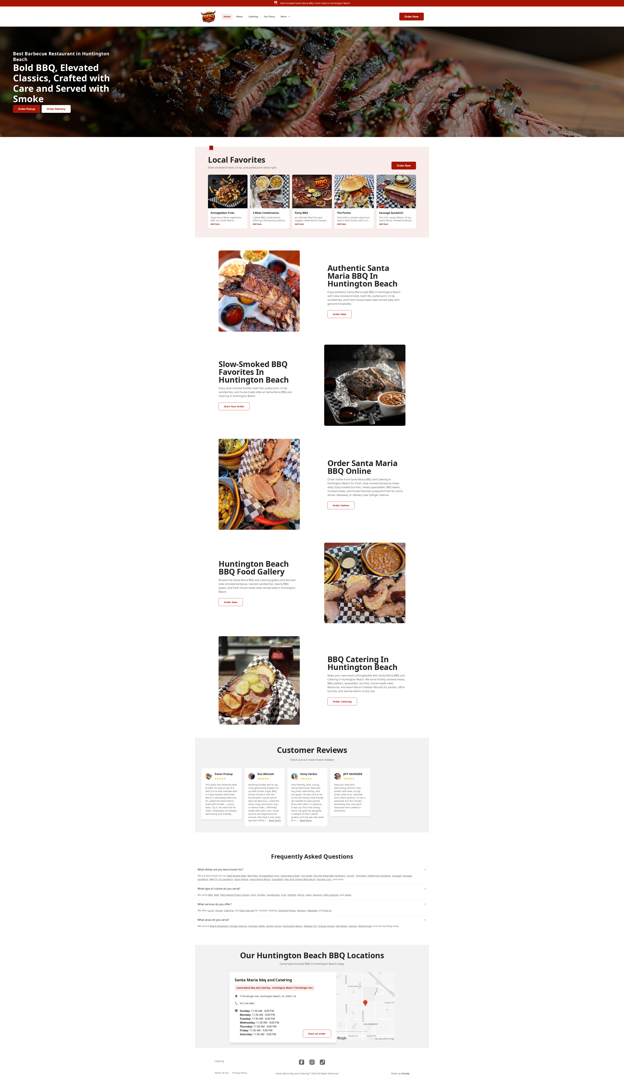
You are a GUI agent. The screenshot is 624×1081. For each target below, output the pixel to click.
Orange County (326, 926)
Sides (309, 894)
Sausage (396, 875)
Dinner (219, 910)
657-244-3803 (247, 1003)
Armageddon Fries (269, 875)
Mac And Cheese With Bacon (300, 879)
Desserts (317, 894)
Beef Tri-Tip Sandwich (221, 879)
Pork (253, 894)
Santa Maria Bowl (289, 875)
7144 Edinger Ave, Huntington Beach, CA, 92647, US (268, 996)
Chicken (261, 894)
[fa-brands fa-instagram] (312, 1062)
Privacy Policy (240, 1072)
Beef (216, 894)
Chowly (405, 1073)
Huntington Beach (292, 926)
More (283, 16)
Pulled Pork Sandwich (379, 875)
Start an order (317, 1033)
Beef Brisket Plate (236, 875)
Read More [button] (275, 820)
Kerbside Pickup (287, 910)
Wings (301, 894)
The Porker (306, 875)
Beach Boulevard (219, 926)
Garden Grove (273, 926)
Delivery (301, 910)
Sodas (348, 894)
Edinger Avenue (238, 926)
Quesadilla (277, 879)
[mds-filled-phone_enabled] (322, 1062)
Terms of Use (221, 1072)
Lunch (211, 910)
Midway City (310, 926)
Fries (283, 894)
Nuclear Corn (324, 879)
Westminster (365, 926)
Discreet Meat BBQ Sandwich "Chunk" (334, 875)
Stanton (353, 926)
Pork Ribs (361, 875)
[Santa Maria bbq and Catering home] (208, 16)
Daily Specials (331, 894)
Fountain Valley (256, 926)
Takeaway (312, 910)
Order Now (411, 16)
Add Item (215, 224)
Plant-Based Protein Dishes (235, 894)
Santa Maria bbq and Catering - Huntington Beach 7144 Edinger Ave (275, 987)
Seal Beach (341, 926)
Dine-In (327, 910)
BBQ (210, 894)
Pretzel (291, 894)
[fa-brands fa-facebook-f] (301, 1062)
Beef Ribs (252, 875)
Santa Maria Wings (260, 879)
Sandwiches (273, 894)
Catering (228, 910)
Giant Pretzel (241, 879)
